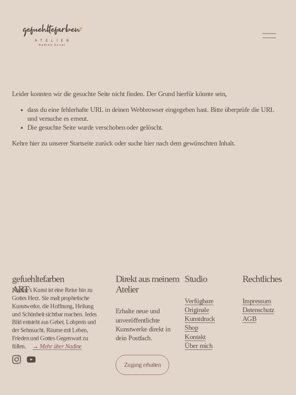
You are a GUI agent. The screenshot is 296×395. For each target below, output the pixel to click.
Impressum (256, 301)
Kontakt (195, 337)
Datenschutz (258, 310)
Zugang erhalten (142, 364)
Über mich (198, 345)
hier (35, 143)
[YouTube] (31, 359)
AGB (249, 318)
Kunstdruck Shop (200, 323)
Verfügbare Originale (199, 305)
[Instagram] (16, 359)
